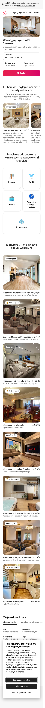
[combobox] (21, 57)
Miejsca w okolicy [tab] (10, 622)
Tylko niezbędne (21, 686)
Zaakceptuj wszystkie (21, 680)
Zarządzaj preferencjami (21, 692)
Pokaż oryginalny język (26, 5)
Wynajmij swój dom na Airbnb (25, 12)
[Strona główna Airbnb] (4, 12)
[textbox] (12, 65)
